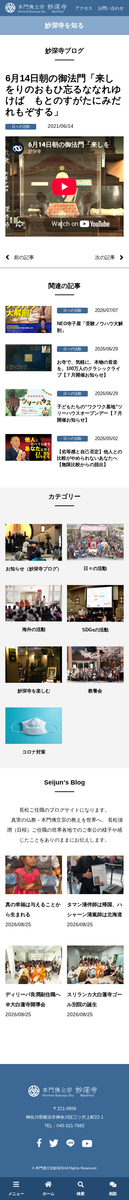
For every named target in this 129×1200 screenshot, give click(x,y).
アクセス (83, 8)
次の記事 (105, 257)
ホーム (48, 1193)
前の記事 (24, 257)
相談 (113, 1193)
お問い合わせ (111, 8)
